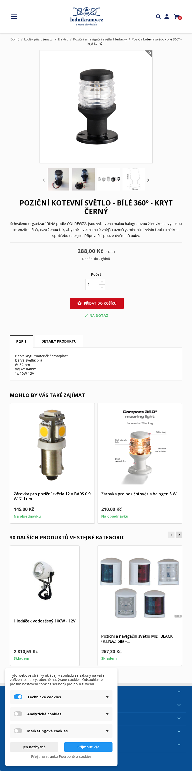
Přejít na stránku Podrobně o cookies (61, 756)
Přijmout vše (88, 747)
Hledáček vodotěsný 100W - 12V (45, 621)
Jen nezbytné (34, 747)
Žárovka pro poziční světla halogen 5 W (138, 494)
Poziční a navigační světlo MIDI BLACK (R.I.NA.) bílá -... (137, 638)
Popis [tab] (21, 341)
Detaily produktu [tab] (59, 341)
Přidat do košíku (96, 303)
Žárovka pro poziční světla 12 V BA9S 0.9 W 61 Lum (52, 496)
